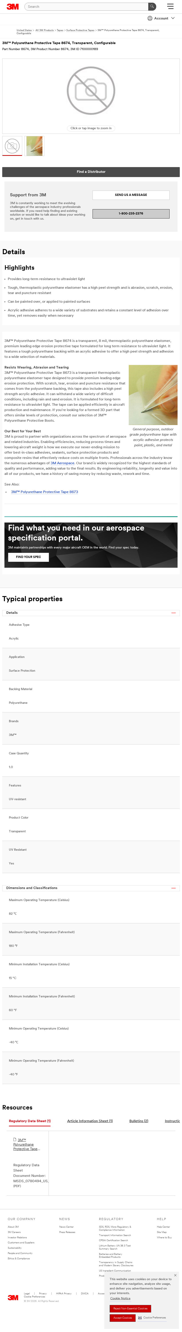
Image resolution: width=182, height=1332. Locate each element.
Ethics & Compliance (19, 1259)
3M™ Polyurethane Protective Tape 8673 (44, 492)
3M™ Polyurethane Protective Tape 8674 (25, 1145)
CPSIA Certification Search (113, 1240)
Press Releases (67, 1232)
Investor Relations (17, 1237)
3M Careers (14, 1232)
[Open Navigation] (170, 8)
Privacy (43, 1294)
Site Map (161, 1232)
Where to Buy (164, 1237)
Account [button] (161, 18)
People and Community (20, 1253)
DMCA (85, 1294)
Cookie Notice (120, 1298)
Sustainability (15, 1248)
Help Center (163, 1227)
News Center (66, 1227)
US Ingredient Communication (115, 1271)
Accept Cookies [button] (122, 1318)
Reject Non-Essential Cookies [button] (130, 1308)
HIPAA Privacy (64, 1294)
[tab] (30, 1121)
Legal (27, 1294)
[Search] (152, 7)
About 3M (13, 1227)
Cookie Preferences (34, 1297)
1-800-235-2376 (131, 213)
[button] (152, 1318)
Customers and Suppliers (21, 1243)
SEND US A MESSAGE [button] (131, 195)
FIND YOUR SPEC (28, 557)
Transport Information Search (115, 1235)
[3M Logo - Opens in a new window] (13, 6)
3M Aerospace (62, 463)
